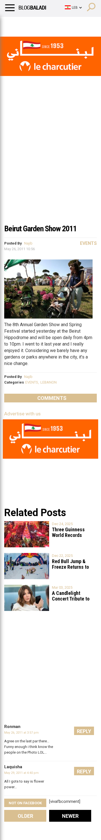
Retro (56, 23)
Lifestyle (12, 23)
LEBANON (48, 382)
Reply (84, 731)
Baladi (76, 23)
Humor (36, 23)
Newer (70, 816)
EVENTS (31, 382)
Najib (28, 243)
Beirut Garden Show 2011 (40, 228)
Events (88, 243)
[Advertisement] (50, 167)
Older (25, 816)
